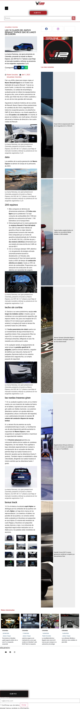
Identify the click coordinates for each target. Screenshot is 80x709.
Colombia (15, 27)
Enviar (24, 705)
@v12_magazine (50, 39)
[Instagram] (58, 28)
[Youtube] (5, 652)
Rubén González (46, 636)
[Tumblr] (69, 28)
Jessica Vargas (7, 636)
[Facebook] (46, 28)
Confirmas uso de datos (11, 705)
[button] (6, 8)
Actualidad (8, 27)
